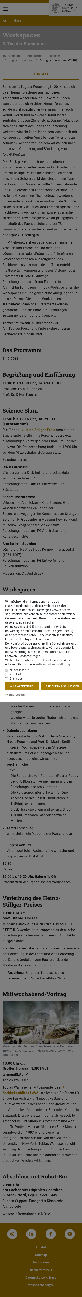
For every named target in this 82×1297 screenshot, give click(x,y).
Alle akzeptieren (22, 686)
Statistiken (17, 678)
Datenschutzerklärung (54, 664)
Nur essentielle (20, 670)
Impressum (17, 694)
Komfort (15, 674)
